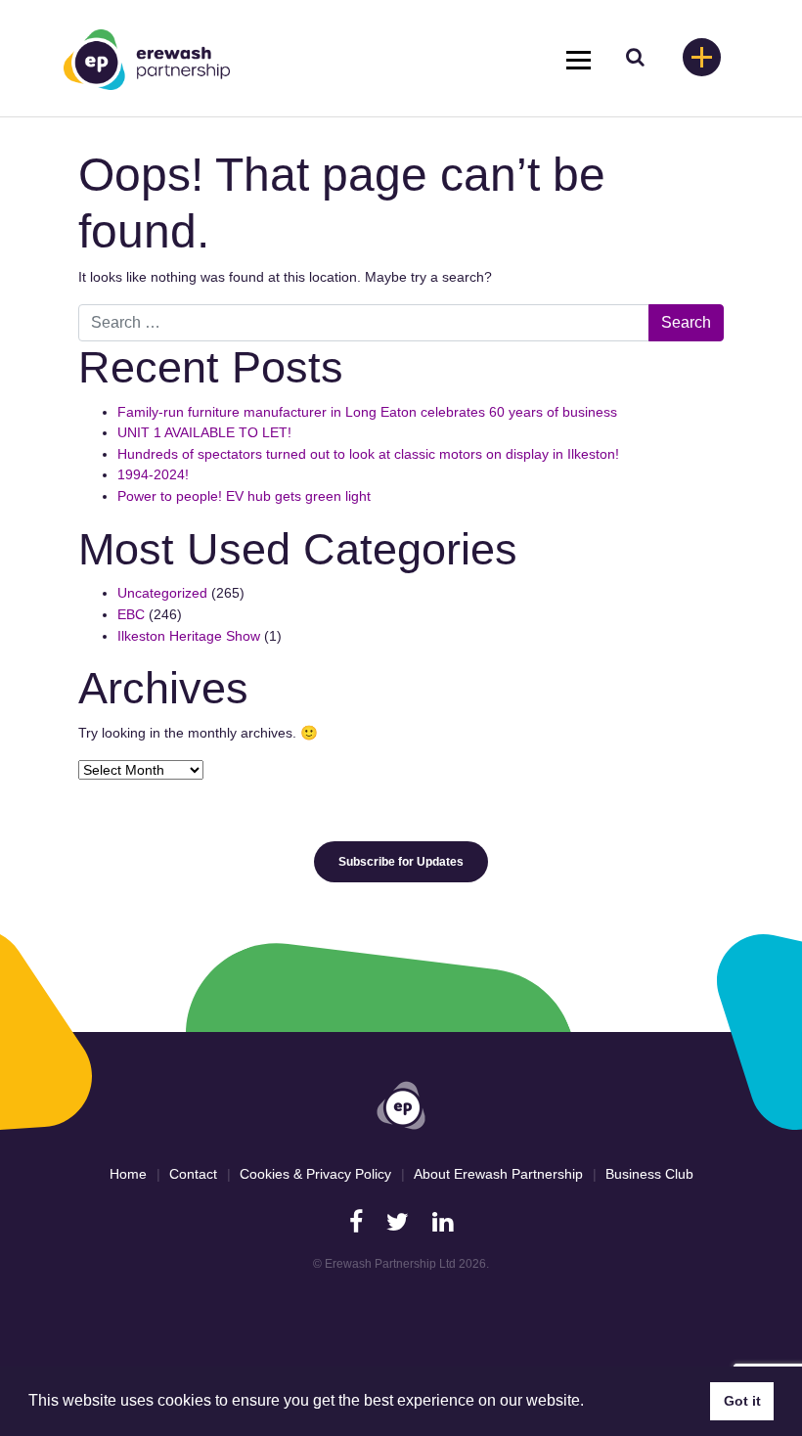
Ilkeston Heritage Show (188, 636)
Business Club (649, 1174)
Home (128, 1174)
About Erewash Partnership (498, 1174)
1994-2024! (153, 474)
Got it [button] (742, 1401)
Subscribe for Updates (401, 862)
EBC (131, 614)
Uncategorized (162, 593)
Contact (193, 1174)
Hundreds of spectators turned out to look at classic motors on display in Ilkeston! (368, 454)
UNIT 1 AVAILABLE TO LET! (204, 432)
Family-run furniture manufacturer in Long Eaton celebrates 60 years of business (367, 412)
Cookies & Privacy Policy (315, 1174)
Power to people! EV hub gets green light (246, 496)
